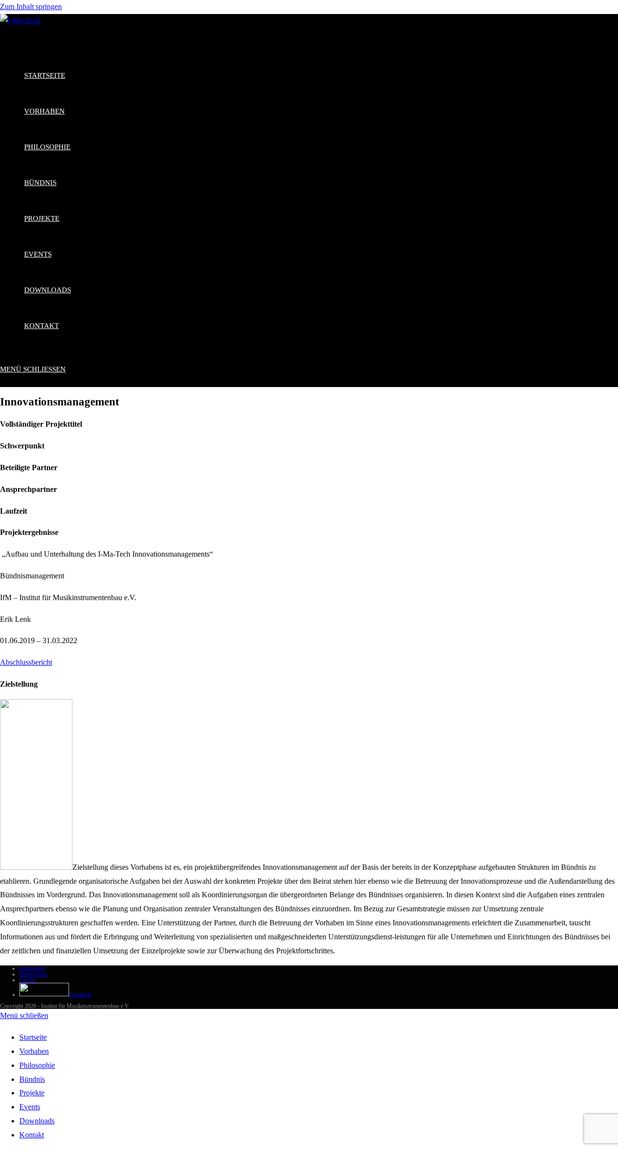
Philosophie (37, 1065)
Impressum (32, 968)
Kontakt (31, 1135)
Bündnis (32, 1079)
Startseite (33, 1037)
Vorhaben (34, 1051)
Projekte (31, 1093)
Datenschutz (33, 974)
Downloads (37, 1121)
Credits (27, 980)
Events (29, 1107)
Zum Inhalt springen (31, 6)
